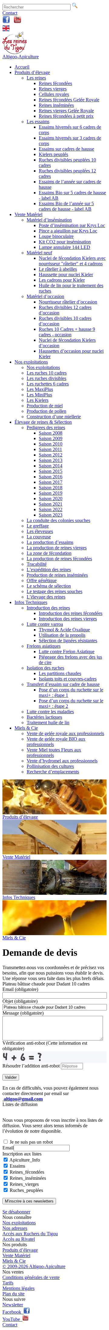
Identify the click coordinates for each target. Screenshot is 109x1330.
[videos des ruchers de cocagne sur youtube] (17, 21)
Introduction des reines (48, 607)
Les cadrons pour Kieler (62, 280)
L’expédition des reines (49, 569)
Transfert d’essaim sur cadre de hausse (63, 684)
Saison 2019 (50, 493)
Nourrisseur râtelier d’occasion (68, 301)
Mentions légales (18, 1288)
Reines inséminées (56, 105)
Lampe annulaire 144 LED (64, 247)
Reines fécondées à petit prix (66, 116)
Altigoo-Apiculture (20, 56)
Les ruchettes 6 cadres (48, 383)
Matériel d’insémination (49, 219)
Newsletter (12, 1304)
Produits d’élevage (32, 72)
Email (20, 989)
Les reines (36, 77)
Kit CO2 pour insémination (65, 241)
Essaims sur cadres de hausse (66, 148)
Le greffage (38, 525)
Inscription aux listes (21, 1153)
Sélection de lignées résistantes (68, 640)
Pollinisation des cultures (50, 766)
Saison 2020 (50, 498)
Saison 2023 (50, 514)
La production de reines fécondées (59, 558)
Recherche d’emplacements (53, 771)
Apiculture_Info (24, 1159)
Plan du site (13, 1293)
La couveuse (39, 536)
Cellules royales (54, 94)
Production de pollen (46, 411)
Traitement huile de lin (48, 722)
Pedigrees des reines (46, 427)
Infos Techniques (31, 602)
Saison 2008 (50, 433)
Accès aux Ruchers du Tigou (30, 1233)
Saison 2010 (50, 443)
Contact (9, 12)
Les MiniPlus (39, 394)
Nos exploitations (31, 362)
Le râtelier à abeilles (58, 269)
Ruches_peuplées (26, 1190)
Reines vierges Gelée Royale (66, 110)
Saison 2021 (50, 504)
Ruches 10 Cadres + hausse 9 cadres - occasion (67, 332)
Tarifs (7, 1282)
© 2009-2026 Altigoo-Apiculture (33, 1266)
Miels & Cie (26, 728)
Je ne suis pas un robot (30, 1142)
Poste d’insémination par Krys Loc (72, 225)
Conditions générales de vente (31, 1277)
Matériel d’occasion (45, 296)
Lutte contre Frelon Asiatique (66, 651)
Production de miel (45, 405)
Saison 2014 (50, 465)
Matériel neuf (39, 252)
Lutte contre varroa (45, 624)
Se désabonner (16, 1211)
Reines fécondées (55, 83)
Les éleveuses (40, 531)
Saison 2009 (50, 438)
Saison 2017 (50, 482)
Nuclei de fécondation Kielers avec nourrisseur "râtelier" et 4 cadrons (72, 261)
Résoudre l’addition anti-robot (31, 1065)
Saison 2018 (50, 487)
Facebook (13, 1312)
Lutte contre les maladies (50, 711)
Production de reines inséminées (57, 575)
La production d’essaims (50, 542)
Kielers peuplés (53, 154)
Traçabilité (37, 564)
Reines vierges (53, 88)
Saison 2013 (50, 460)
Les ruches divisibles (46, 378)
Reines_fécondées (27, 1172)
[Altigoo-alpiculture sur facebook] (6, 21)
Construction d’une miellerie (54, 416)
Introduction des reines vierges (68, 618)
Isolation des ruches (45, 667)
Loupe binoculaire (56, 236)
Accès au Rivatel (18, 1239)
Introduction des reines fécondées (70, 613)
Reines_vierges (24, 1184)
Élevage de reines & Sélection (43, 422)
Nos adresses (14, 1228)
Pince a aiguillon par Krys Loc (68, 230)
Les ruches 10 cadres (47, 372)
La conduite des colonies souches (58, 520)
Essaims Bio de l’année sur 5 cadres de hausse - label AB (66, 206)
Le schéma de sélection (49, 586)
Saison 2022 (50, 509)
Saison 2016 (50, 476)
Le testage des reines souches (54, 591)
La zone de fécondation (49, 553)
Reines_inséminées (28, 1178)
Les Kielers (37, 400)
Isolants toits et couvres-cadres (68, 678)
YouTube (12, 1319)
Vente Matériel (28, 214)
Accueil (22, 67)
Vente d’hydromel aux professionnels (62, 760)
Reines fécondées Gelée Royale (69, 99)
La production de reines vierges (57, 547)
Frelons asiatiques (44, 646)
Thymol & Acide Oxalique (64, 629)
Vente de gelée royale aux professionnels (65, 733)
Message (23, 1013)
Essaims (17, 1166)
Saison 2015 (50, 471)
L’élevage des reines (46, 596)
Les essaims (38, 121)
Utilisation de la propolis (62, 635)
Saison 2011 (50, 449)
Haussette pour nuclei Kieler (66, 274)
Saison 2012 (50, 454)
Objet (20, 1001)
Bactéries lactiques (44, 717)
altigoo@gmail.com (22, 1098)
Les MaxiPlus (40, 389)
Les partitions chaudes (60, 673)
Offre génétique (42, 580)
